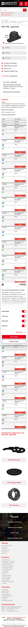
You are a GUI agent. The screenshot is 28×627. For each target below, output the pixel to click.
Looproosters (6, 570)
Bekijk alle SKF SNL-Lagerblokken (11, 91)
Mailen (7, 53)
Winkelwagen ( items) (9, 12)
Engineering (5, 597)
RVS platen (5, 589)
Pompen (5, 573)
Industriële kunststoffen (8, 581)
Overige (4, 583)
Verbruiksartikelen (7, 575)
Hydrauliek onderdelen (8, 566)
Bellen (7, 47)
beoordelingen (20, 626)
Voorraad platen (6, 594)
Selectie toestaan (14, 341)
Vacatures (4, 548)
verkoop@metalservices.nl (12, 611)
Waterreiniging (6, 580)
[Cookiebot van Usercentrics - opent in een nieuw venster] (19, 285)
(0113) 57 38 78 (10, 609)
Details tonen (19, 332)
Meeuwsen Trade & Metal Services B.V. (16, 617)
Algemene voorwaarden (9, 620)
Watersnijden (5, 592)
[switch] (24, 316)
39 (15, 626)
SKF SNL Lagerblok (17, 22)
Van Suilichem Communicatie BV (16, 623)
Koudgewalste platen (7, 600)
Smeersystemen (7, 578)
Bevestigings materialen (8, 563)
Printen (8, 58)
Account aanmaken (7, 545)
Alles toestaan (14, 336)
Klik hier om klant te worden (8, 114)
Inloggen (21, 4)
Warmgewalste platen (7, 595)
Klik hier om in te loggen (7, 109)
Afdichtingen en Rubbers (9, 561)
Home (6, 21)
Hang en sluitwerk (7, 564)
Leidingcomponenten (8, 569)
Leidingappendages (7, 567)
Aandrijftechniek (13, 21)
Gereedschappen (7, 577)
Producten (4, 547)
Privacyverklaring (17, 618)
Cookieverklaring (20, 620)
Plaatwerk (4, 599)
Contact (4, 553)
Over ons (9, 618)
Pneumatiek (5, 572)
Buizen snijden (5, 591)
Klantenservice (6, 550)
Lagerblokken (22, 21)
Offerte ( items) (7, 15)
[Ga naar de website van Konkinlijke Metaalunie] (14, 516)
